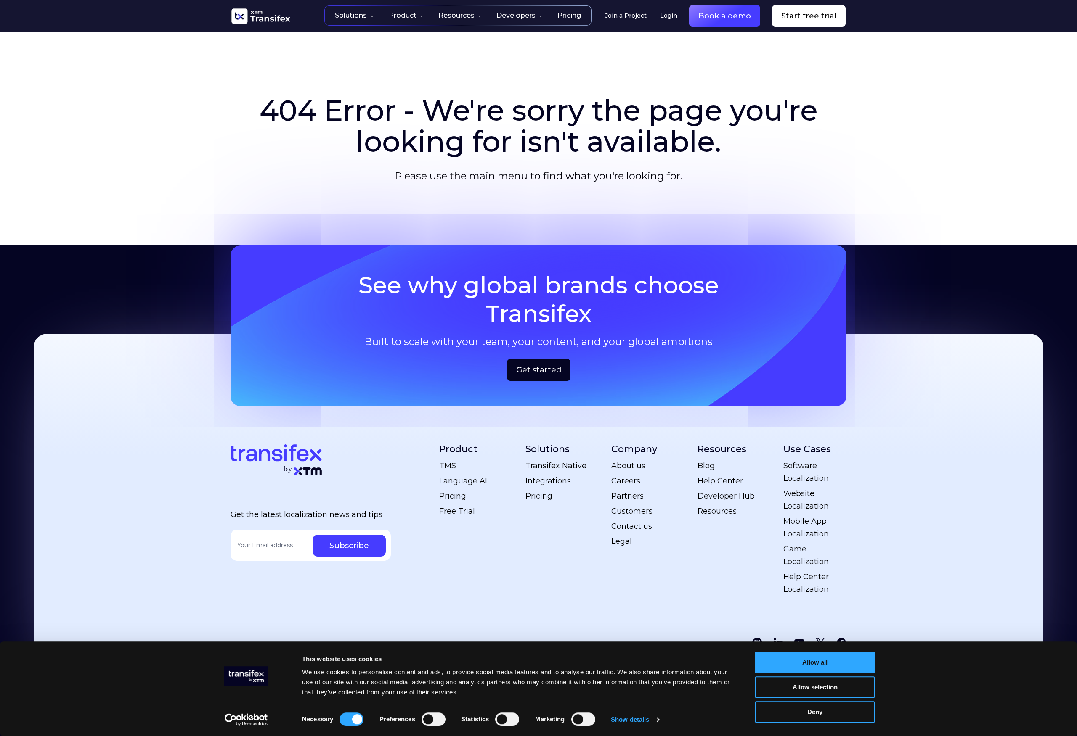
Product (402, 15)
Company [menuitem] (634, 449)
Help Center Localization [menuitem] (806, 583)
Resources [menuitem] (722, 449)
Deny (814, 711)
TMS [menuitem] (447, 465)
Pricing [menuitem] (452, 496)
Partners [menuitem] (627, 496)
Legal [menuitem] (621, 541)
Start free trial (808, 16)
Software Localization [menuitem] (806, 472)
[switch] (434, 719)
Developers (516, 15)
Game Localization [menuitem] (806, 555)
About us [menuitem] (628, 465)
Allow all (815, 662)
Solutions (351, 15)
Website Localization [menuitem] (806, 500)
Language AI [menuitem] (463, 480)
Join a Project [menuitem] (626, 15)
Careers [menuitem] (625, 480)
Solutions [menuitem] (547, 449)
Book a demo (724, 16)
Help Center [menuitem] (720, 480)
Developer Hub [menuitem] (726, 496)
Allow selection (815, 687)
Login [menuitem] (668, 15)
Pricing (569, 15)
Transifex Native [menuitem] (555, 465)
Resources (456, 15)
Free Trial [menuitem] (457, 511)
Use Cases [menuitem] (807, 449)
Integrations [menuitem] (548, 480)
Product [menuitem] (458, 449)
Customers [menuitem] (632, 511)
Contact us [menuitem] (631, 526)
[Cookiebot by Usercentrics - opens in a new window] (246, 719)
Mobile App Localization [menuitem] (806, 527)
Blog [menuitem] (706, 465)
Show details (630, 719)
